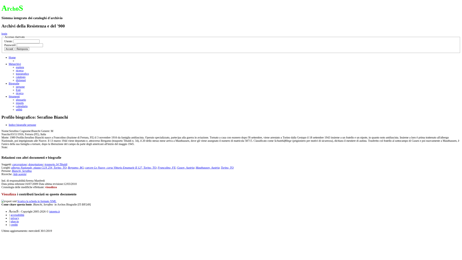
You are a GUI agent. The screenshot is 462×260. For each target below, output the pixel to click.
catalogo (20, 77)
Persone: (6, 170)
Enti (18, 90)
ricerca (19, 70)
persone (20, 86)
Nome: (5, 131)
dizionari (21, 80)
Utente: (8, 41)
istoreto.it (54, 211)
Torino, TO (227, 167)
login (4, 33)
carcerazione (19, 164)
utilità (19, 109)
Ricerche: (7, 174)
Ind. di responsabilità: (13, 180)
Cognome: (25, 131)
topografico (22, 73)
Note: (4, 147)
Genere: (45, 131)
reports (20, 103)
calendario (22, 106)
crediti (14, 224)
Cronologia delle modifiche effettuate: (23, 187)
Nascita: (6, 134)
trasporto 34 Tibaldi (56, 164)
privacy (15, 218)
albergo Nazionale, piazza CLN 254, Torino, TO (38, 167)
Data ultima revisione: (51, 183)
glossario (21, 99)
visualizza (51, 187)
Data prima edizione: (13, 183)
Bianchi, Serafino (22, 170)
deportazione (35, 164)
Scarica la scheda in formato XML (36, 201)
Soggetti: (6, 164)
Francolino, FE (167, 167)
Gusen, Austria (185, 167)
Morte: (5, 137)
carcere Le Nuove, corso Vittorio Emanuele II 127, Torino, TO (120, 167)
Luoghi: (6, 167)
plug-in (15, 221)
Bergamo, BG (76, 167)
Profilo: (20, 137)
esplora (20, 67)
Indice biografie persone (22, 124)
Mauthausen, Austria (207, 167)
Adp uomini (19, 174)
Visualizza (8, 194)
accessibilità (17, 214)
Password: (10, 45)
